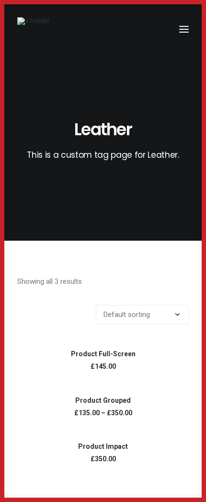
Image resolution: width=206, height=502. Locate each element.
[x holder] (33, 29)
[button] (184, 29)
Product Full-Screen (103, 354)
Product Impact (103, 446)
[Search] (155, 29)
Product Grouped (103, 400)
